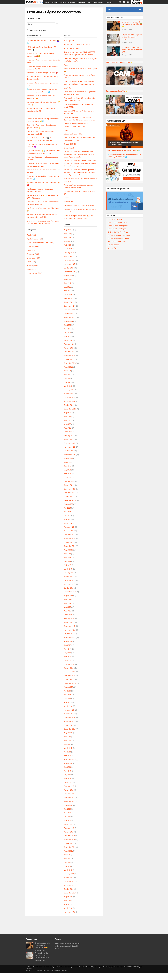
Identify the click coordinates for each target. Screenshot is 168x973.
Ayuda (29, 235)
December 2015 (69, 718)
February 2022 (69, 436)
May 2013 (67, 775)
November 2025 (69, 264)
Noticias (54, 2)
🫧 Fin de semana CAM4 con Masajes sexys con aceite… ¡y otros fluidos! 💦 (124, 156)
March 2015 (68, 748)
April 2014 (67, 756)
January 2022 (68, 439)
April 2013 (67, 779)
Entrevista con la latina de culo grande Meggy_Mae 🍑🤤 (132, 24)
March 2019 (68, 569)
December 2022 (69, 397)
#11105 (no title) (69, 41)
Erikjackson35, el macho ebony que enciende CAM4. (123, 143)
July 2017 (67, 645)
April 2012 (67, 820)
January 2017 (68, 668)
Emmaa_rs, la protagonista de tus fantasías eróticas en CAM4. (132, 50)
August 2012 (68, 805)
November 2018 (69, 584)
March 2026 (68, 249)
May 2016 (67, 698)
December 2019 (69, 535)
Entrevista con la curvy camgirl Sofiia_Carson (43, 115)
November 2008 (69, 912)
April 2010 (67, 904)
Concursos (31, 254)
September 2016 (70, 683)
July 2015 (67, 737)
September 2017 (70, 638)
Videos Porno (113, 248)
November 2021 (69, 447)
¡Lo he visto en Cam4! (72, 48)
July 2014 (67, 752)
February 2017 (69, 664)
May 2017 (67, 653)
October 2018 (68, 588)
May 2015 (67, 744)
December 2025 (69, 260)
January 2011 (68, 878)
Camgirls (63, 2)
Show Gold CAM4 (70, 144)
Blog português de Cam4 (117, 222)
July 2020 (67, 508)
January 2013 (68, 790)
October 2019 (68, 542)
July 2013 (67, 767)
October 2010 (68, 889)
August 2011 (68, 851)
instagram (124, 2)
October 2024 (68, 314)
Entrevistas (81, 2)
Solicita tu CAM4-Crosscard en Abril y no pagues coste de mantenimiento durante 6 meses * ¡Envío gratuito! (79, 154)
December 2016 (69, 672)
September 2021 (70, 455)
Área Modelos (98, 2)
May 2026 (67, 241)
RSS (34, 235)
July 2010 (67, 900)
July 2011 (67, 855)
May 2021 (67, 470)
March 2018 (68, 615)
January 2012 (68, 832)
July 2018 (67, 599)
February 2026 (69, 253)
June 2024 (67, 329)
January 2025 (68, 302)
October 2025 (68, 268)
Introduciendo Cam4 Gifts (73, 134)
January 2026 (68, 256)
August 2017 (68, 641)
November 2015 (69, 721)
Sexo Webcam (113, 245)
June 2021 (67, 466)
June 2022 (67, 420)
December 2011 (69, 836)
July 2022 (67, 416)
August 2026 (68, 230)
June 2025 (67, 283)
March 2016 (68, 706)
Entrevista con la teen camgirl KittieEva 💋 (42, 73)
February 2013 (69, 786)
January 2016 (68, 714)
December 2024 (69, 306)
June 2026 (67, 237)
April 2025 (67, 291)
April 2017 (67, 657)
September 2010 (70, 893)
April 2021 (67, 474)
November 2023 (69, 356)
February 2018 (69, 618)
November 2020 (69, 493)
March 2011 (68, 870)
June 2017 (67, 649)
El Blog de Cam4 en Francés (119, 232)
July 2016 (67, 691)
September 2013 (70, 759)
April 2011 (67, 866)
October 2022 (68, 405)
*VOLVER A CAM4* (115, 219)
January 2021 (68, 485)
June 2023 (67, 375)
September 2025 (70, 272)
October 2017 (68, 634)
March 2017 (68, 660)
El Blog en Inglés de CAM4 (118, 238)
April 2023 (67, 382)
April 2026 (67, 245)
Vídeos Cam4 (69, 202)
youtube (128, 2)
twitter (120, 2)
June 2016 (67, 695)
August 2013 (68, 763)
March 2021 (68, 477)
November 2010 (69, 885)
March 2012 (68, 824)
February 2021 (69, 481)
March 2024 (68, 340)
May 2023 (67, 378)
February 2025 (69, 298)
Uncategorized (32, 273)
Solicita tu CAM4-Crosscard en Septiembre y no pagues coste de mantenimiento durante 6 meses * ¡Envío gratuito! (80, 172)
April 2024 (67, 336)
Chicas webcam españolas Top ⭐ (119, 62)
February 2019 (69, 573)
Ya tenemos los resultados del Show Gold (79, 205)
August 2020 (68, 504)
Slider (29, 269)
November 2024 (69, 310)
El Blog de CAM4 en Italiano (119, 235)
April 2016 (67, 702)
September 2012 (70, 801)
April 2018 (67, 611)
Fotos (89, 2)
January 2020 (68, 531)
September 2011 (69, 847)
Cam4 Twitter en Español (118, 226)
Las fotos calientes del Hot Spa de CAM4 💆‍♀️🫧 (123, 150)
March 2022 (68, 432)
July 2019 (67, 554)
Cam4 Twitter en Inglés (117, 229)
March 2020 (68, 523)
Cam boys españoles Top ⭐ (117, 91)
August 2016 (68, 687)
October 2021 (68, 451)
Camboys (71, 2)
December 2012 (69, 794)
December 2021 (69, 443)
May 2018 (67, 607)
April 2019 (67, 565)
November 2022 (69, 401)
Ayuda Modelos (32, 239)
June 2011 (67, 859)
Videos (66, 198)
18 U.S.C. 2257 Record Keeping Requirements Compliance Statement (46, 970)
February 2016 (69, 710)
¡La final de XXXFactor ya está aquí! (77, 44)
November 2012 (69, 798)
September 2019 (70, 546)
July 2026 (67, 234)
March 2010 (68, 908)
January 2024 (68, 348)
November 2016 (69, 676)
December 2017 (69, 626)
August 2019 (68, 550)
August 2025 (68, 275)
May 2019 (67, 561)
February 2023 (69, 390)
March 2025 (68, 295)
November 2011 (69, 839)
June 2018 (67, 603)
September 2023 (70, 363)
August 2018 (68, 596)
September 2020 (70, 500)
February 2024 (69, 344)
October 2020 (68, 497)
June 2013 (67, 771)
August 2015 (68, 733)
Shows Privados (69, 148)
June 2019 (67, 557)
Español (109, 2)
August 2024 (68, 321)
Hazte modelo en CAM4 (117, 242)
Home (47, 2)
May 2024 (67, 333)
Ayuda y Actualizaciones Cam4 (38, 243)
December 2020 (69, 489)
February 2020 (69, 527)
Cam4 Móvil (68, 88)
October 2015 (68, 725)
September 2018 (70, 592)
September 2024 (70, 317)
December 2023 (69, 352)
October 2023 (68, 359)
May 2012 (67, 817)
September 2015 (70, 729)
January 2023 (68, 394)
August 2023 (68, 367)
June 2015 (67, 740)
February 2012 (69, 828)
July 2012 (67, 809)
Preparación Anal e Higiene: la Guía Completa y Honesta (132, 37)
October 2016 (68, 679)
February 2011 (69, 874)
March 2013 (68, 782)
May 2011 (67, 862)
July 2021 (67, 462)
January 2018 (68, 622)
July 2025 (67, 279)
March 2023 (68, 386)
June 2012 (67, 813)
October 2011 (68, 843)
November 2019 (69, 538)
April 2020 (67, 519)
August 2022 (68, 413)
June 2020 (67, 512)
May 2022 (67, 424)
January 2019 (68, 577)
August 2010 (68, 897)
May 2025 (67, 287)
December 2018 (69, 580)
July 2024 (67, 325)
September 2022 (70, 409)
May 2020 (67, 516)
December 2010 (69, 881)
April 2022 (67, 428)
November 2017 (69, 630)
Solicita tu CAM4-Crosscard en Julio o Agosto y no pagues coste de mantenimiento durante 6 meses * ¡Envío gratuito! (80, 163)
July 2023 (67, 371)
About (66, 65)
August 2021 (68, 458)
